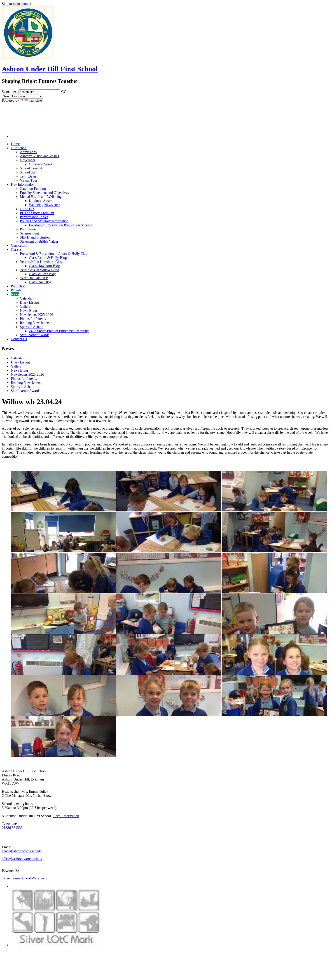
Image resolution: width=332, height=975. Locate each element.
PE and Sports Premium (37, 213)
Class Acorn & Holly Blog (48, 258)
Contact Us (19, 339)
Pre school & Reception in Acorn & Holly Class (54, 253)
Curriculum (19, 245)
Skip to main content (16, 4)
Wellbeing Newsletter (44, 205)
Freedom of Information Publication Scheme (60, 225)
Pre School (18, 286)
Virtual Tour (28, 180)
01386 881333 (12, 828)
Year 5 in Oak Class (34, 278)
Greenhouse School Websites (23, 878)
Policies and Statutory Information (44, 221)
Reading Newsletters (34, 323)
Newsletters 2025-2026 (36, 314)
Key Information (23, 184)
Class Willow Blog (42, 274)
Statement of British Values (39, 241)
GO (64, 92)
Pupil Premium (30, 229)
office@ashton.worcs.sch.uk (22, 859)
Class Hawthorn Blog (44, 266)
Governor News (40, 164)
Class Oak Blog (40, 282)
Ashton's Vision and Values (39, 156)
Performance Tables (34, 217)
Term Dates (28, 176)
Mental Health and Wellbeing (41, 197)
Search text (10, 92)
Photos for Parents (33, 319)
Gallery (25, 306)
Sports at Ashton (31, 327)
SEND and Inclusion (35, 237)
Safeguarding (29, 233)
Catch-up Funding (33, 188)
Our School (19, 148)
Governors (27, 160)
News (15, 294)
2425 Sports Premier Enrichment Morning (59, 331)
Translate (35, 100)
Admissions (28, 152)
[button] (70, 91)
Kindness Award (41, 201)
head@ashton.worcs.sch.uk (21, 851)
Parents (16, 290)
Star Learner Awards (34, 335)
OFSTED (27, 209)
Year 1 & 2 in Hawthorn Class (41, 262)
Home (15, 144)
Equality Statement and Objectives (44, 193)
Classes (16, 249)
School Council (31, 168)
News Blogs (28, 310)
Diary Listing (29, 302)
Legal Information (66, 816)
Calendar (26, 298)
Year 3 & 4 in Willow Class (39, 270)
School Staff (28, 172)
